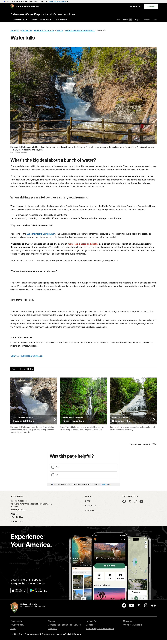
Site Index (91, 506)
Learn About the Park (40, 20)
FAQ (88, 501)
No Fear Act (91, 621)
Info (118, 20)
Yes (57, 467)
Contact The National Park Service (64, 624)
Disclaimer (90, 624)
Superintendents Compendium (41, 234)
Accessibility (16, 621)
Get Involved (61, 20)
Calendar (146, 20)
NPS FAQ (52, 628)
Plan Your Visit (19, 20)
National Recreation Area (42, 14)
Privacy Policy (17, 624)
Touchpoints (105, 484)
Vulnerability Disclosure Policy (100, 628)
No (56, 474)
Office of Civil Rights (132, 624)
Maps (137, 20)
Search (136, 6)
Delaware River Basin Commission (26, 356)
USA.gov (127, 621)
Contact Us (16, 521)
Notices (51, 621)
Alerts (127, 20)
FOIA (13, 628)
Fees (155, 20)
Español (90, 510)
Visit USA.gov (74, 634)
